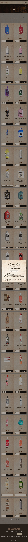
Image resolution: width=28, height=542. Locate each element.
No (16, 271)
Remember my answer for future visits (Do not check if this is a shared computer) (14, 280)
